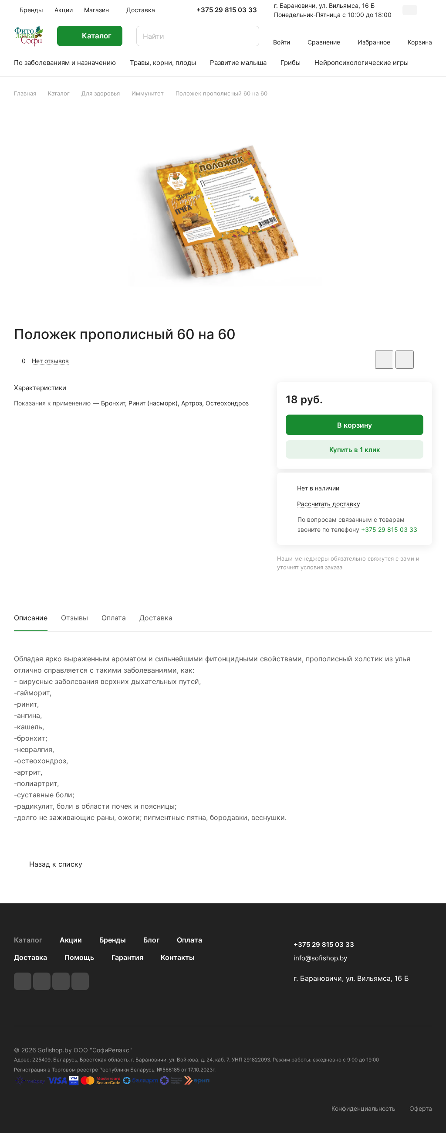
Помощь (79, 957)
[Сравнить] (404, 359)
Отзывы (74, 617)
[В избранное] (384, 359)
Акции (71, 940)
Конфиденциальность (363, 1108)
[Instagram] (61, 981)
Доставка (155, 617)
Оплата (113, 617)
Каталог (28, 940)
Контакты (178, 957)
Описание (30, 617)
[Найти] (248, 36)
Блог (151, 940)
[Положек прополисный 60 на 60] (223, 211)
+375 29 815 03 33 (226, 10)
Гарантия (127, 957)
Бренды (112, 940)
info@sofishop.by (320, 958)
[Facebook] (42, 981)
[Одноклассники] (80, 981)
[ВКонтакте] (22, 981)
